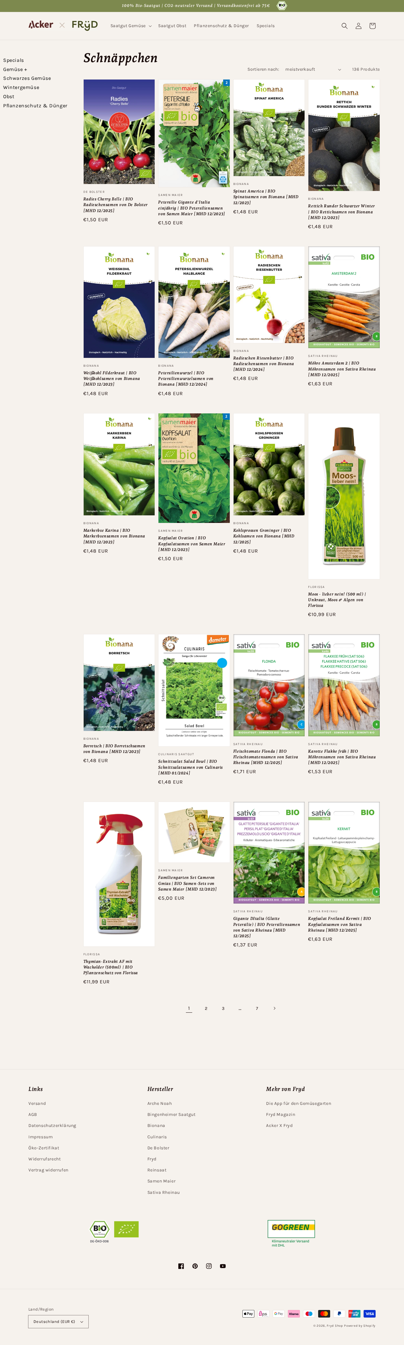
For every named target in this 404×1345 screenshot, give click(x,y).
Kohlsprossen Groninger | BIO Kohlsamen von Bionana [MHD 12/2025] (263, 536)
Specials (13, 60)
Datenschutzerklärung (52, 1125)
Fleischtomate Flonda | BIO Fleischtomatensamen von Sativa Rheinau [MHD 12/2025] (265, 757)
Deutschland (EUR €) (54, 1321)
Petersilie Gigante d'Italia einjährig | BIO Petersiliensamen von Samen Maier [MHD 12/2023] (191, 208)
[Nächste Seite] (274, 1008)
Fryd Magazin (280, 1114)
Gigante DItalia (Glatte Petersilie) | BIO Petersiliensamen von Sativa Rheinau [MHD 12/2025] (266, 927)
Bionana (156, 1125)
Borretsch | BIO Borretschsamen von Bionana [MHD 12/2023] (114, 749)
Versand (37, 1103)
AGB (32, 1114)
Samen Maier (161, 1181)
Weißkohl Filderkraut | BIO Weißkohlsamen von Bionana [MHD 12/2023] (111, 378)
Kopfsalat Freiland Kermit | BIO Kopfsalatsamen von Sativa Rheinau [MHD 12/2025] (339, 924)
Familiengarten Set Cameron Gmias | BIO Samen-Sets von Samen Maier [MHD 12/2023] (187, 883)
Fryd (152, 1159)
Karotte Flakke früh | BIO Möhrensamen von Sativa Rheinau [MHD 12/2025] (342, 757)
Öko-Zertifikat (43, 1148)
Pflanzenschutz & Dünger (35, 106)
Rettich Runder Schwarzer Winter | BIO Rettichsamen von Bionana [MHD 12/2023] (341, 212)
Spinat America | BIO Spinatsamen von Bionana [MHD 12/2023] (266, 197)
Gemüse (15, 69)
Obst (8, 96)
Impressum (40, 1137)
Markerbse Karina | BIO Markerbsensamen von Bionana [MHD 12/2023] (114, 536)
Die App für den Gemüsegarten (298, 1103)
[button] (130, 26)
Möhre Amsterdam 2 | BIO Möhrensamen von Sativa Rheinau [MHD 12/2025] (342, 369)
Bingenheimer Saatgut (171, 1114)
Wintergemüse (21, 87)
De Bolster (158, 1148)
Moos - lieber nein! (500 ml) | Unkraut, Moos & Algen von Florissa (337, 600)
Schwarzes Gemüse (27, 78)
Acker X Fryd (279, 1125)
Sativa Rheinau (163, 1192)
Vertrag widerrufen (48, 1170)
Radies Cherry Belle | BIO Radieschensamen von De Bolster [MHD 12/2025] (115, 205)
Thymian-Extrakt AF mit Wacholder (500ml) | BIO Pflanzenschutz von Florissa (110, 967)
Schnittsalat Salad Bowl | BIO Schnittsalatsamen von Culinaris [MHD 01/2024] (190, 767)
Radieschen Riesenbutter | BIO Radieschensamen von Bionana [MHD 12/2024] (263, 364)
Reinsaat (157, 1170)
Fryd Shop (335, 1326)
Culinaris (157, 1137)
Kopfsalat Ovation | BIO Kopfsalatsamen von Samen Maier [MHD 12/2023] (191, 544)
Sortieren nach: (263, 69)
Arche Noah (159, 1103)
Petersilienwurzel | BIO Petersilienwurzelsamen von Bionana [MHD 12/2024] (186, 378)
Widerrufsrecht (44, 1159)
